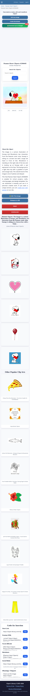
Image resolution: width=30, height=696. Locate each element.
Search (15, 78)
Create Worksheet (15, 21)
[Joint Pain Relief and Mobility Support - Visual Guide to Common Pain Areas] (15, 524)
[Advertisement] (15, 45)
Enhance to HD (15, 200)
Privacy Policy (20, 686)
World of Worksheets (15, 689)
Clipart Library (11, 683)
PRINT (15, 206)
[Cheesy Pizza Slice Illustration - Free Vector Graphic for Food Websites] (15, 385)
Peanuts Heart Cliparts (11, 6)
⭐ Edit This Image (15, 196)
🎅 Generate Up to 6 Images (17, 25)
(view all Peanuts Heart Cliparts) (15, 226)
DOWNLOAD (15, 212)
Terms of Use (10, 686)
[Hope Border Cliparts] (15, 413)
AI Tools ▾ (16, 2)
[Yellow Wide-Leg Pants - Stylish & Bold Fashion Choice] (15, 607)
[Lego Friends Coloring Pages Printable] (15, 552)
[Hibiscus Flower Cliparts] (15, 497)
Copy (25, 631)
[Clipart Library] (2, 2)
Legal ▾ (26, 2)
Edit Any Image (15, 17)
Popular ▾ (21, 2)
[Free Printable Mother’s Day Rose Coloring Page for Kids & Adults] (15, 469)
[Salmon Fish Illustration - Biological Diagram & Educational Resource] (15, 440)
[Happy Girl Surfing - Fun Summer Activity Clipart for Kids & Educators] (15, 579)
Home (2, 6)
